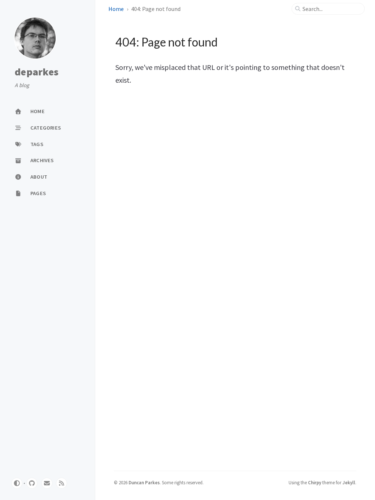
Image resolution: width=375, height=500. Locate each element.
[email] (47, 483)
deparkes (37, 72)
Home (116, 8)
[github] (32, 483)
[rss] (61, 483)
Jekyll (348, 482)
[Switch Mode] (17, 483)
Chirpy (314, 482)
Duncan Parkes (144, 482)
